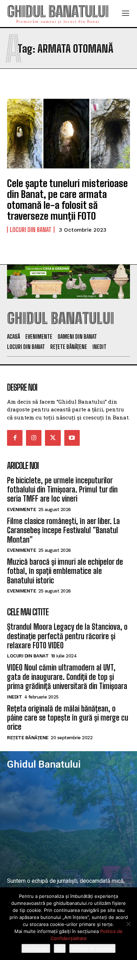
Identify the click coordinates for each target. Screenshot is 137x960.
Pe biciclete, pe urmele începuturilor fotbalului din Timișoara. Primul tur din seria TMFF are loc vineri (62, 490)
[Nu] (128, 923)
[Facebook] (14, 437)
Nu (60, 948)
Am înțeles (35, 948)
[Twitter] (52, 437)
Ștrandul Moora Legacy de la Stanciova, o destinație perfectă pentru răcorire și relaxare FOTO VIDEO (67, 636)
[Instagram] (33, 437)
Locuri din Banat (31, 229)
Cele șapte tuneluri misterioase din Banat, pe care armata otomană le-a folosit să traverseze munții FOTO (67, 199)
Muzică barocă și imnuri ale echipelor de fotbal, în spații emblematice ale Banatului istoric (65, 571)
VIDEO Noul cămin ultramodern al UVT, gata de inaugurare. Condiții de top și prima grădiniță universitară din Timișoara (67, 677)
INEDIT (14, 697)
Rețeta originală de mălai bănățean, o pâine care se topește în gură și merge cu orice (67, 718)
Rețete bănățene (27, 737)
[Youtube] (72, 437)
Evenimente (21, 509)
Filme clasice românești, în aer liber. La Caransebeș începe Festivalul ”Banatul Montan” (63, 530)
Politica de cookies (92, 948)
